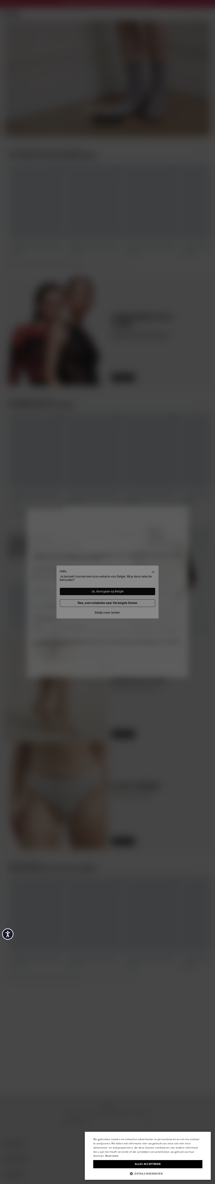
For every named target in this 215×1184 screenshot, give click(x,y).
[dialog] (148, 1156)
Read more (112, 1156)
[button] (147, 1173)
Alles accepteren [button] (148, 1164)
